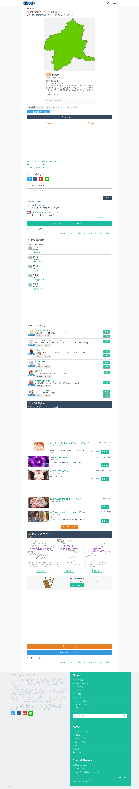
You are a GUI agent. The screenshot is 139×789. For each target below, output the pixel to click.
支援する (45, 709)
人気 (90, 233)
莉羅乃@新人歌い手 (43, 212)
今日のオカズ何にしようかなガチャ (67, 512)
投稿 (107, 198)
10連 (92, 123)
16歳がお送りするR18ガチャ (46, 381)
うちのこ (62, 233)
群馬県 (55, 74)
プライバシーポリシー (81, 738)
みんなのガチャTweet (81, 704)
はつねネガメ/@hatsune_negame (86, 772)
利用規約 (76, 735)
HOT (102, 233)
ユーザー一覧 (71, 646)
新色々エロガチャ (59, 457)
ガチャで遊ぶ (78, 680)
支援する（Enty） (82, 752)
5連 (49, 123)
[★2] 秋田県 (37, 252)
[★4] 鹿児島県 (38, 280)
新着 (108, 233)
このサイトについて (80, 731)
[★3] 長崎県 (37, 261)
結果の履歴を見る (37, 167)
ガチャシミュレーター (81, 683)
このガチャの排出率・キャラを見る (44, 161)
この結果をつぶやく (40, 112)
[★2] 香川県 (37, 271)
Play (106, 452)
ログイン (76, 711)
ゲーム (30, 233)
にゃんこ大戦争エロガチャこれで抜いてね (71, 443)
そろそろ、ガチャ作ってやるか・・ (70, 223)
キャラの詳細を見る (55, 100)
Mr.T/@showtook (79, 765)
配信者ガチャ (40, 361)
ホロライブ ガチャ (42, 390)
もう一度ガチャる (70, 117)
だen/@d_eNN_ (79, 768)
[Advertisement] (69, 141)
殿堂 (96, 233)
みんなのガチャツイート (70, 652)
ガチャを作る (78, 687)
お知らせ (76, 749)
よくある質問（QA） (81, 742)
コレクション (78, 690)
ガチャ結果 (98, 217)
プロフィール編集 (80, 701)
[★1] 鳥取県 (37, 289)
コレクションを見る (38, 164)
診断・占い (47, 233)
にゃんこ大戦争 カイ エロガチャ (66, 499)
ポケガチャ (39, 371)
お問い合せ (77, 745)
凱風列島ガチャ (44, 330)
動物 (79, 233)
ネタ (85, 233)
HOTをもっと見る (70, 527)
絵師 (55, 233)
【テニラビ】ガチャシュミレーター (49, 340)
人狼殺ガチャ (40, 350)
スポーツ (72, 233)
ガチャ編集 (77, 694)
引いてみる (76, 585)
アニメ (38, 233)
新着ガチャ (77, 697)
